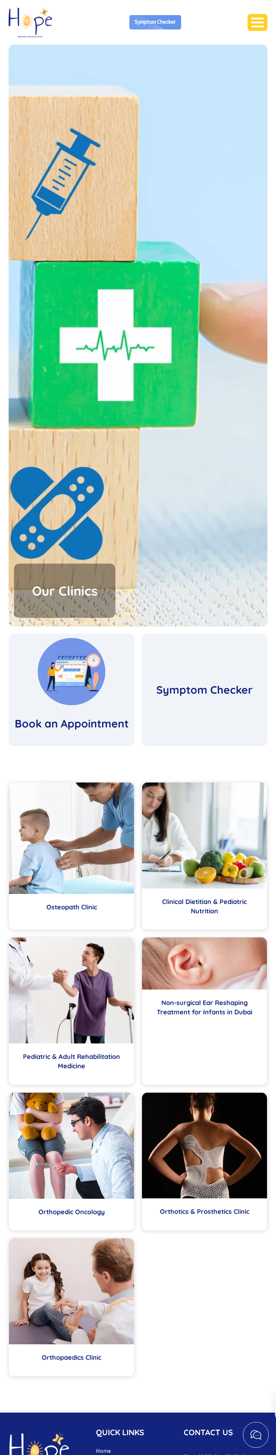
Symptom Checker (155, 22)
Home (103, 1451)
